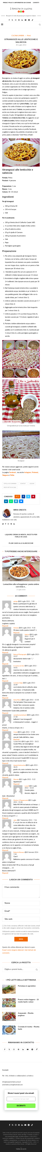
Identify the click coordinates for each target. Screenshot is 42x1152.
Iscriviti (21, 1106)
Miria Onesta (19, 510)
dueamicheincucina (19, 765)
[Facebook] (9, 20)
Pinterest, (35, 472)
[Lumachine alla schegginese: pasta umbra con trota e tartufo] (21, 568)
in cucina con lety (18, 666)
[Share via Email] (21, 501)
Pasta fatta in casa (10, 487)
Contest (23, 483)
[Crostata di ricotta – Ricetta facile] (9, 1029)
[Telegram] (29, 20)
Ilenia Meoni (17, 700)
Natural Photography (20, 654)
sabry (15, 820)
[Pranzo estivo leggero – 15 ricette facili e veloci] (9, 1002)
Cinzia (15, 732)
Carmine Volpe (18, 683)
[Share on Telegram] (16, 501)
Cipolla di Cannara (10, 483)
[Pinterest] (19, 20)
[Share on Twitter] (28, 496)
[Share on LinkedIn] (6, 501)
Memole (16, 779)
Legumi (32, 483)
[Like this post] (18, 496)
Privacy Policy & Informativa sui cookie (17, 2)
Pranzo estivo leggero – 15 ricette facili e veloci (28, 1001)
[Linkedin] (22, 20)
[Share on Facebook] (23, 496)
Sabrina (27, 634)
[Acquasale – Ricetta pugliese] (9, 1016)
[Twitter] (12, 20)
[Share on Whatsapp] (11, 501)
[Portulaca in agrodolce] (9, 989)
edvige (15, 601)
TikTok (12, 475)
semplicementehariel (20, 715)
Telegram (5, 475)
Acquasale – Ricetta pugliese (25, 1014)
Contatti (36, 2)
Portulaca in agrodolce (27, 986)
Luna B (27, 786)
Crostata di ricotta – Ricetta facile (28, 1028)
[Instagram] (15, 20)
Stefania (16, 628)
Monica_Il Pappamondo (20, 800)
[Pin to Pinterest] (33, 496)
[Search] (40, 24)
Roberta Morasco (18, 852)
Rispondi (5, 626)
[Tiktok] (32, 20)
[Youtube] (25, 20)
